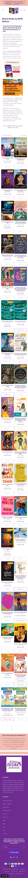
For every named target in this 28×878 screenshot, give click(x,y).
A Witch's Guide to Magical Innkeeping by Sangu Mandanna (20, 222)
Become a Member (7, 803)
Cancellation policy (19, 873)
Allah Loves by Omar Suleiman (7, 582)
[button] (3, 10)
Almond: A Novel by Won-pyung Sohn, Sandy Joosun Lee (7, 613)
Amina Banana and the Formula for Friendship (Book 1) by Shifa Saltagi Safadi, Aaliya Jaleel (7, 709)
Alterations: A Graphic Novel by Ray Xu (7, 674)
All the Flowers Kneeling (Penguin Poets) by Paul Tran (20, 484)
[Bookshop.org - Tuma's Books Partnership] (13, 78)
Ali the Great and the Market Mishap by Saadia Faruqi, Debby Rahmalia (20, 453)
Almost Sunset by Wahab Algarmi (20, 612)
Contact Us (5, 817)
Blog (4, 827)
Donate (4, 820)
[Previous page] (3, 726)
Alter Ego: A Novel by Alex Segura (20, 644)
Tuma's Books (8, 869)
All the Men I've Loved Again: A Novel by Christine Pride (7, 517)
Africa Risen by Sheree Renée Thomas (7, 386)
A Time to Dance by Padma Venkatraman (7, 191)
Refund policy (23, 869)
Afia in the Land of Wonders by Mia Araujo (7, 354)
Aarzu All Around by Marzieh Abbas (7, 288)
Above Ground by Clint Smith (7, 321)
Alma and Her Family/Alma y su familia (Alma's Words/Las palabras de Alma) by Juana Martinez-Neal (20, 577)
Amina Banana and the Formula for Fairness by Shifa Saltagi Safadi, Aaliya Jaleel (20, 675)
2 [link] (11, 726)
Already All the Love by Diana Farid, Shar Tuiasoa (7, 638)
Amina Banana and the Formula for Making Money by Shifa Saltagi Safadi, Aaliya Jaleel (20, 709)
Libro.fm (11, 105)
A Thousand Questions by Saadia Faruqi (7, 158)
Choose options (20, 620)
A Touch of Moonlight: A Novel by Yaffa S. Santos (20, 191)
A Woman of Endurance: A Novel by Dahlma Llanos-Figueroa (7, 255)
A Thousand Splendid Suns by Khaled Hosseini (20, 159)
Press (4, 830)
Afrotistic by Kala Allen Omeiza (7, 419)
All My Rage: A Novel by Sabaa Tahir (7, 485)
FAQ (4, 823)
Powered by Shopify (15, 869)
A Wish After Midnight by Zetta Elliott (7, 222)
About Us (5, 813)
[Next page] (16, 729)
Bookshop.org (12, 99)
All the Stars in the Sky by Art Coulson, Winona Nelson (20, 540)
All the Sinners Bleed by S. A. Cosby (7, 549)
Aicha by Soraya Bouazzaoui (7, 452)
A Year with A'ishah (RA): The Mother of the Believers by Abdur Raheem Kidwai (20, 256)
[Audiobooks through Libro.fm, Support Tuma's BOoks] (13, 96)
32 (12, 729)
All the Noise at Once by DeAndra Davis (20, 518)
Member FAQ (6, 807)
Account (5, 833)
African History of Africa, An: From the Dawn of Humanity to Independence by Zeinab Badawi (20, 386)
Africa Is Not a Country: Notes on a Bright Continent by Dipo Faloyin (20, 354)
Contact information (10, 873)
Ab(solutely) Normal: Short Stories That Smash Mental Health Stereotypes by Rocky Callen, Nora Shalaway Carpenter (20, 289)
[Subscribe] (23, 847)
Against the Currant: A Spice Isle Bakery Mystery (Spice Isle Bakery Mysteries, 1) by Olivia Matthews (20, 420)
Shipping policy (22, 871)
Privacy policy (7, 871)
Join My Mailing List (7, 800)
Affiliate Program (7, 810)
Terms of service (14, 871)
